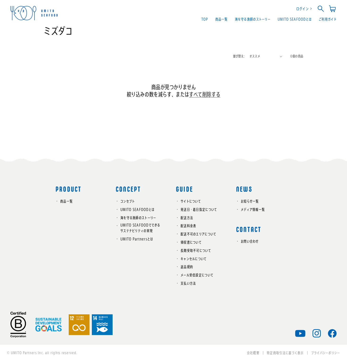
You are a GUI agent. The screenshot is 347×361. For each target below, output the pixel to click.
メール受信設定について (197, 275)
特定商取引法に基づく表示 (285, 353)
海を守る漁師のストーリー (138, 218)
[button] (322, 9)
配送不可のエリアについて (198, 234)
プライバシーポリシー (325, 353)
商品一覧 (66, 201)
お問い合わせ (250, 241)
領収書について (191, 242)
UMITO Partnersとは (136, 239)
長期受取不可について (196, 250)
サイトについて (191, 201)
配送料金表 (188, 226)
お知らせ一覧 (250, 201)
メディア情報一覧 (253, 209)
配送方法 (187, 218)
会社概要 (253, 353)
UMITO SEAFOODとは (137, 209)
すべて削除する (204, 94)
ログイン (302, 9)
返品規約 (187, 267)
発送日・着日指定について (199, 209)
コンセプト (127, 201)
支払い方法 (188, 283)
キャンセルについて (194, 259)
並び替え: (239, 56)
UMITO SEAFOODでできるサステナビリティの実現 (140, 227)
